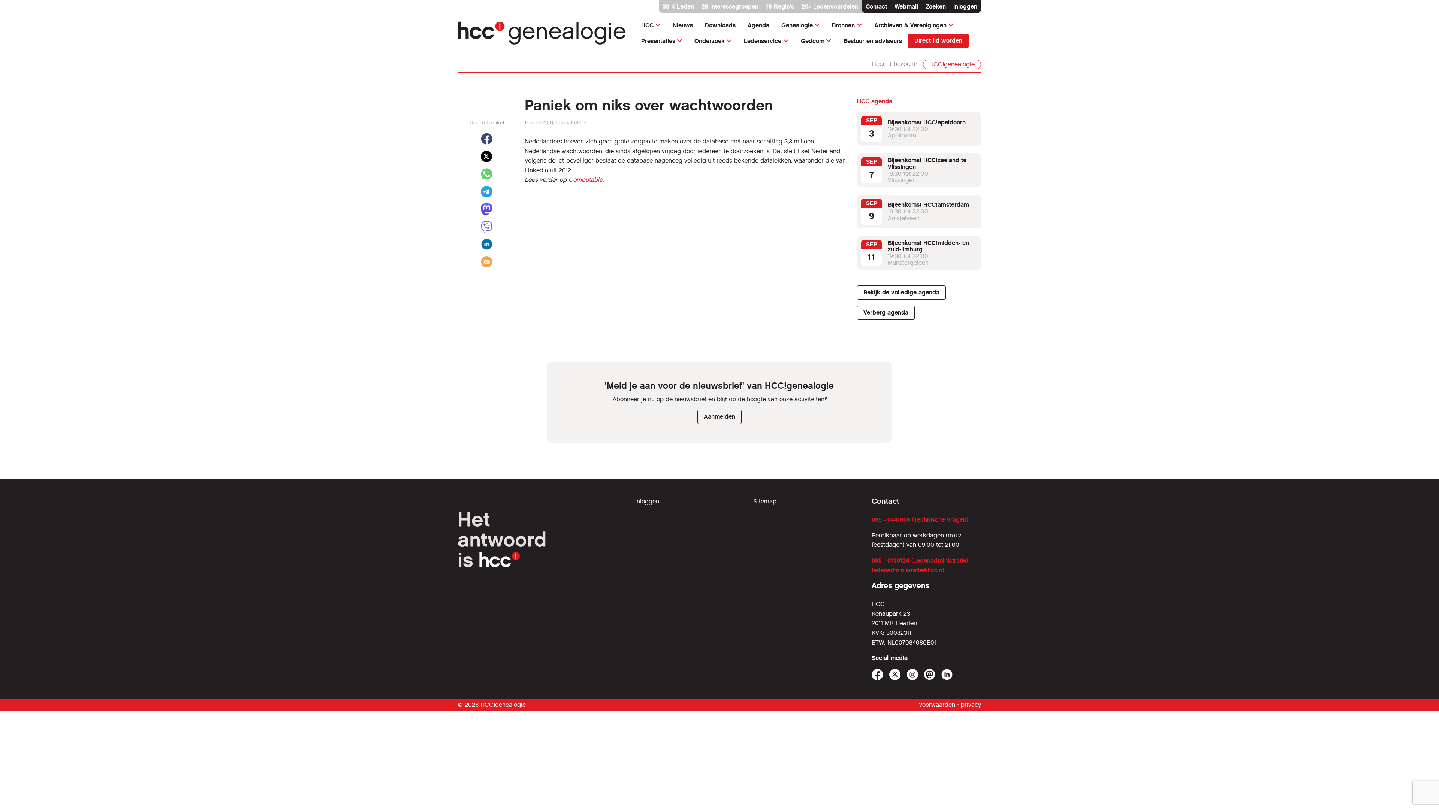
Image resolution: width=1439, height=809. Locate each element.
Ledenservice (762, 41)
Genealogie (797, 25)
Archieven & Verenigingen (910, 25)
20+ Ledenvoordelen (830, 6)
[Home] (542, 33)
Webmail (906, 6)
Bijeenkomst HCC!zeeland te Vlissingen (927, 163)
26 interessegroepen (730, 6)
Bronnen (843, 25)
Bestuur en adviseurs (873, 41)
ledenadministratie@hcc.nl (908, 570)
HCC (647, 25)
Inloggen (965, 6)
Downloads (720, 25)
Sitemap (765, 501)
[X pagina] (895, 675)
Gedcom (812, 41)
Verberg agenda (885, 312)
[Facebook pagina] (877, 675)
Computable (585, 179)
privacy (971, 704)
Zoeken (936, 6)
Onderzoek (709, 41)
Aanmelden (719, 416)
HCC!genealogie (952, 64)
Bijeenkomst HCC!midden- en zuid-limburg (928, 246)
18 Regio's (780, 6)
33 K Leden (678, 6)
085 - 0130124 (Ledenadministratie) (920, 560)
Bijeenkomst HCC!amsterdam (928, 204)
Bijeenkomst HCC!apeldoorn (927, 122)
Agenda (758, 25)
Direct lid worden (938, 40)
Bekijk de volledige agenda (901, 292)
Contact (876, 6)
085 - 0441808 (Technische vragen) (920, 519)
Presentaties (658, 41)
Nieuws (683, 25)
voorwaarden (937, 704)
